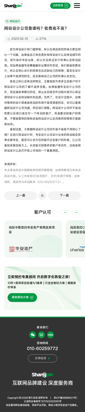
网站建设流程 (22, 405)
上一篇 (20, 195)
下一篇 (64, 195)
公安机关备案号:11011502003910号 (42, 401)
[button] (65, 212)
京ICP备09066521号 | (65, 397)
